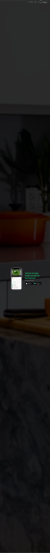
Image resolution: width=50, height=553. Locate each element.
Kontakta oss (45, 2)
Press (41, 2)
